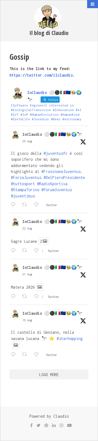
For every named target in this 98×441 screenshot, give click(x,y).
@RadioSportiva (52, 183)
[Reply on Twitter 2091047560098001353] (15, 251)
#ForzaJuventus (26, 177)
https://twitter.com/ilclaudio (41, 75)
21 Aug (27, 274)
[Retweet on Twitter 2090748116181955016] (27, 297)
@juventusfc (56, 153)
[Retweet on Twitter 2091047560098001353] (27, 251)
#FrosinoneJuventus (61, 171)
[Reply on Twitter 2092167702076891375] (15, 205)
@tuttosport (23, 183)
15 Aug (27, 320)
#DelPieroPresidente (64, 177)
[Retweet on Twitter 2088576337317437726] (27, 355)
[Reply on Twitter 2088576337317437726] (15, 355)
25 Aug (27, 141)
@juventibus (23, 196)
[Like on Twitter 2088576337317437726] (39, 355)
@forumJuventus (56, 189)
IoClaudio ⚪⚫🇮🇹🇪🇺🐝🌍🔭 (52, 134)
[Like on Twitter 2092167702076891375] (39, 205)
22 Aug (27, 228)
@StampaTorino (25, 189)
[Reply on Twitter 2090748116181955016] (15, 297)
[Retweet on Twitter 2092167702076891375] (27, 205)
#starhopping (70, 338)
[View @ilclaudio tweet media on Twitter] (39, 287)
